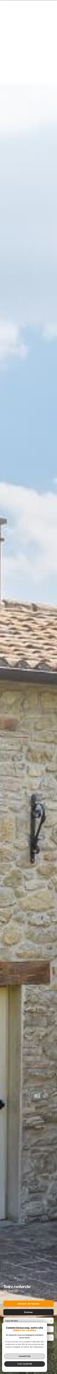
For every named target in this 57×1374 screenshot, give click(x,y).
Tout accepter (24, 1364)
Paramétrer (24, 1356)
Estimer (28, 1312)
